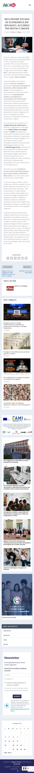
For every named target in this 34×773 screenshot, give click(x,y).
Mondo (6, 644)
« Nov (5, 752)
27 (13, 749)
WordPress (17, 764)
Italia (5, 640)
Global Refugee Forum (13, 147)
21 (17, 745)
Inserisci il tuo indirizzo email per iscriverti (15, 669)
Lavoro (21, 769)
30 (24, 749)
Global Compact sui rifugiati (18, 129)
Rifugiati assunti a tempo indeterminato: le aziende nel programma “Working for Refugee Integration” (15, 325)
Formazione (15, 767)
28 (17, 749)
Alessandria (7, 631)
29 (21, 749)
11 (5, 741)
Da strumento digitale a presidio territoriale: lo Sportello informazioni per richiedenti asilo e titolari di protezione (17, 487)
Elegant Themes (16, 762)
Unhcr (13, 132)
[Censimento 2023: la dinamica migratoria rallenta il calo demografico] (17, 392)
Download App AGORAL (9, 617)
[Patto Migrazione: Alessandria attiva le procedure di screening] (17, 449)
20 (13, 745)
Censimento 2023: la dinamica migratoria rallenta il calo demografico (17, 404)
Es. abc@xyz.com (8, 679)
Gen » (10, 752)
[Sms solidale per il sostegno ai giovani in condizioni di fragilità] (17, 366)
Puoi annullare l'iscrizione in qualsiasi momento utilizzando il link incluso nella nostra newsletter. (16, 689)
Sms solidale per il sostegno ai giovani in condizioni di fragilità (17, 378)
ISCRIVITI (17, 696)
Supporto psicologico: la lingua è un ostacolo (15, 568)
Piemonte (7, 635)
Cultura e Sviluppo (16, 32)
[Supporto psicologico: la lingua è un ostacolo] (17, 557)
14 (17, 741)
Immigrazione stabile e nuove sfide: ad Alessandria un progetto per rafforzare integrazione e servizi (16, 513)
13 (13, 741)
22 (21, 745)
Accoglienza (7, 767)
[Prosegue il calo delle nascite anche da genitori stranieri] (17, 341)
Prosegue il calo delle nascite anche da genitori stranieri (17, 352)
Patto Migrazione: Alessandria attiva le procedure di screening (16, 461)
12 (9, 741)
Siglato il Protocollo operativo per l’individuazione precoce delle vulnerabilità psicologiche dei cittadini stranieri (17, 542)
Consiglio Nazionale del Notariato (15, 125)
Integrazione (14, 769)
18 (5, 745)
